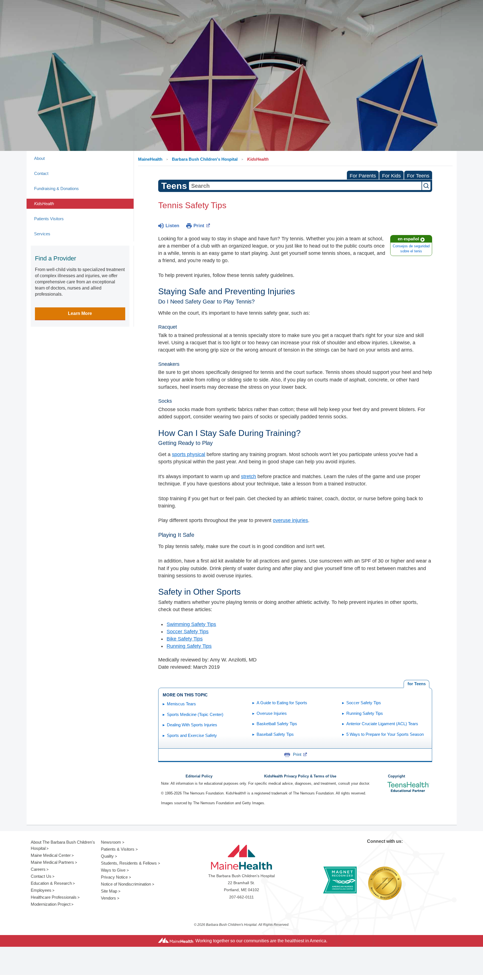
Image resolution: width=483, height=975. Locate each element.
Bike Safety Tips (185, 639)
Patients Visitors (49, 218)
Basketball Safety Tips (277, 723)
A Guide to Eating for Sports (282, 702)
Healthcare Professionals (54, 897)
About (39, 158)
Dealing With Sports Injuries (192, 724)
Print (198, 225)
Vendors (108, 898)
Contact (41, 173)
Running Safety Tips (189, 646)
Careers (38, 869)
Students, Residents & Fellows (129, 863)
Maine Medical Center (51, 855)
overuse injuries (290, 520)
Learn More (80, 313)
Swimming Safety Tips (191, 624)
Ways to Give (113, 870)
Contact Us (41, 876)
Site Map (109, 891)
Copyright (396, 776)
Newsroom (111, 842)
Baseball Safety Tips (275, 734)
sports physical (188, 454)
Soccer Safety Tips (188, 631)
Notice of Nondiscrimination (126, 884)
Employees (41, 890)
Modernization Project (50, 904)
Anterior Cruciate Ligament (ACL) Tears (382, 723)
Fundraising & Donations (56, 188)
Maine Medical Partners (52, 862)
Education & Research (51, 883)
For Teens (418, 176)
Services (42, 233)
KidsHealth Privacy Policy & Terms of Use (300, 776)
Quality (107, 856)
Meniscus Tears (181, 703)
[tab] (416, 684)
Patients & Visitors (117, 849)
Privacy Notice (114, 877)
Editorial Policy (199, 776)
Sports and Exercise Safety (192, 735)
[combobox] (305, 186)
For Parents (363, 176)
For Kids (391, 176)
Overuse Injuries (272, 713)
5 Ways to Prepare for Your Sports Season (385, 734)
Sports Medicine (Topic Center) (195, 714)
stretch (248, 476)
